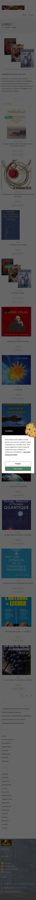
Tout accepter (18, 469)
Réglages (18, 464)
